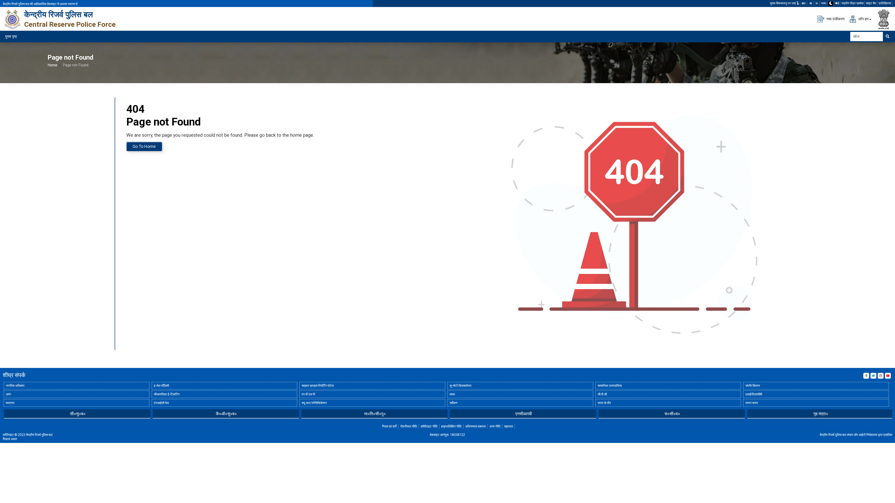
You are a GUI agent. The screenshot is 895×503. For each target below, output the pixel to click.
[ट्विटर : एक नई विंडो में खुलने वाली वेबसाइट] (873, 376)
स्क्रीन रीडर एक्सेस (852, 3)
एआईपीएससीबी (753, 394)
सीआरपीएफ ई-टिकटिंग (166, 394)
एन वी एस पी (308, 394)
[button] (6, 413)
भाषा (823, 3)
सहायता (508, 426)
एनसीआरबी (523, 413)
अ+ (804, 3)
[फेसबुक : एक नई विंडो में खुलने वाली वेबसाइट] (866, 376)
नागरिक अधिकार (15, 385)
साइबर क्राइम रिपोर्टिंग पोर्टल (318, 385)
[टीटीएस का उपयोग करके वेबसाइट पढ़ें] (837, 3)
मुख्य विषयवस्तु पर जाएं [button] (783, 3)
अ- (817, 3)
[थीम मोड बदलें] (830, 3)
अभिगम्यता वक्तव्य (475, 426)
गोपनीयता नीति (408, 426)
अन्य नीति (494, 426)
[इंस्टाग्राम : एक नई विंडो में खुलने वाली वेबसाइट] (881, 376)
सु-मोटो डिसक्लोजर (461, 385)
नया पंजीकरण (835, 18)
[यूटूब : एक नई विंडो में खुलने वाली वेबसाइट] (888, 376)
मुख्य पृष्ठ (11, 36)
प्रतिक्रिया (884, 3)
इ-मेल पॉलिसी (161, 385)
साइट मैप (871, 3)
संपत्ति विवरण (752, 385)
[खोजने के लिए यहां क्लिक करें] (887, 36)
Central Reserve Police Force (70, 24)
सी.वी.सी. (603, 394)
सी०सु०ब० (78, 413)
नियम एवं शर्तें (389, 426)
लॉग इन (862, 18)
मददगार (10, 403)
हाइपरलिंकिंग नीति (451, 426)
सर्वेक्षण (454, 403)
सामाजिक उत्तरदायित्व (610, 385)
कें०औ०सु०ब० (226, 413)
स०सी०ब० (672, 413)
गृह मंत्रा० (820, 413)
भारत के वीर (604, 403)
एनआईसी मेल (161, 403)
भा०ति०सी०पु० (375, 413)
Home (52, 65)
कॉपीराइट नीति (429, 426)
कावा (452, 394)
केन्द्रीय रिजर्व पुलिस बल (58, 14)
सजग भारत (751, 403)
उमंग (8, 394)
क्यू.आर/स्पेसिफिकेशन (314, 403)
